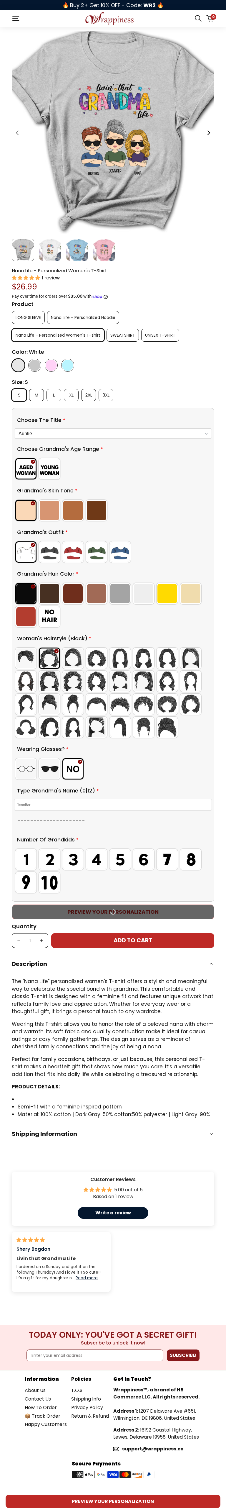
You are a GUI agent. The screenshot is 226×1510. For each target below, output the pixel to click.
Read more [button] (87, 1278)
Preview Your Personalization (113, 1501)
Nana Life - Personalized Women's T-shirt (58, 335)
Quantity (24, 926)
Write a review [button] (113, 1212)
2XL (90, 395)
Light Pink (51, 365)
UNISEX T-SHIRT (160, 335)
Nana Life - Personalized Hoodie (83, 317)
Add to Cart (133, 940)
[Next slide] (208, 133)
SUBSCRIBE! (183, 1355)
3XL (107, 395)
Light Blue (67, 365)
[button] (26, 277)
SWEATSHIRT (122, 335)
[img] (30, 1240)
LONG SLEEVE (28, 317)
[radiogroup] (113, 468)
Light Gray (34, 365)
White (18, 365)
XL (73, 395)
